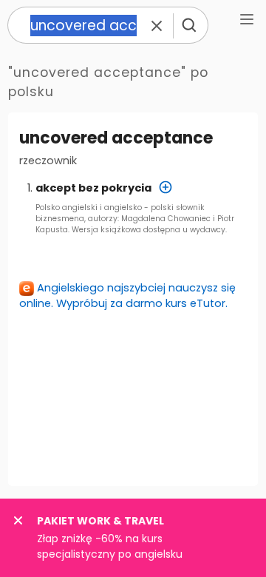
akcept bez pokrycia (93, 187)
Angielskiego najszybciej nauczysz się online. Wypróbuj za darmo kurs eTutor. (127, 295)
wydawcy (207, 229)
